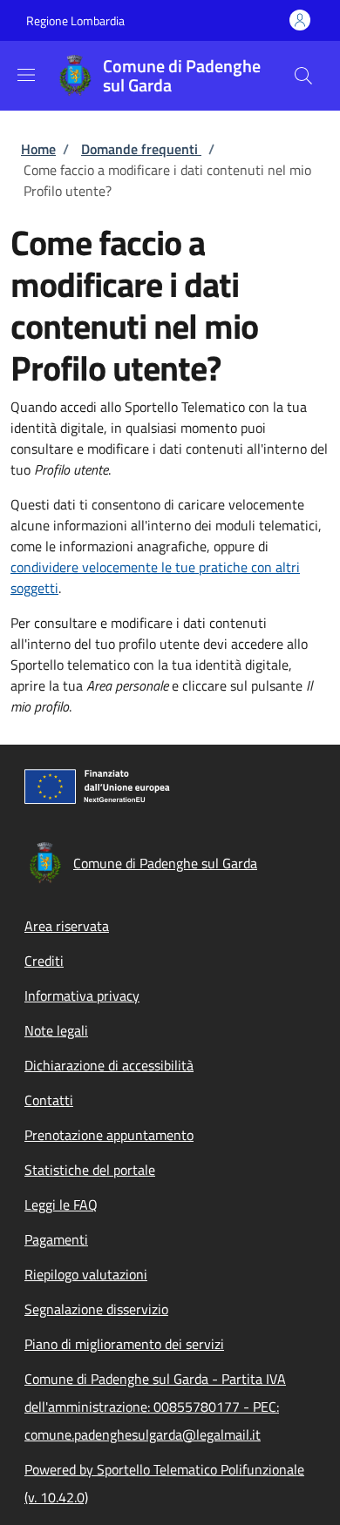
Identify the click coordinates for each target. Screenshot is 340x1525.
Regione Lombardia (75, 20)
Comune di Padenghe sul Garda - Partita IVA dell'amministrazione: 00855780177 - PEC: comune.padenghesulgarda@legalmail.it (155, 1406)
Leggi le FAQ (61, 1204)
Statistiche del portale (89, 1169)
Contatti (48, 1100)
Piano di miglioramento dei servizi (124, 1343)
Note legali (56, 1030)
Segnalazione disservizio (96, 1309)
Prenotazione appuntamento (109, 1134)
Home (38, 148)
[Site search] (303, 75)
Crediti (44, 960)
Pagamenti (56, 1239)
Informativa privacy (81, 995)
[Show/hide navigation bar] (26, 75)
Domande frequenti (141, 148)
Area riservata (66, 925)
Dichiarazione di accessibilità (109, 1065)
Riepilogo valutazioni (85, 1274)
